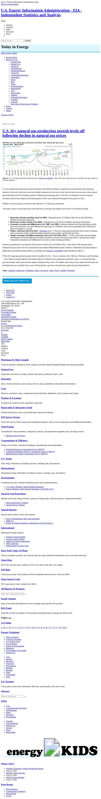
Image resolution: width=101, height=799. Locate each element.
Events (8, 796)
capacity (14, 102)
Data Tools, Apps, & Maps (14, 550)
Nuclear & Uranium (11, 398)
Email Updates (6, 339)
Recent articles (11, 57)
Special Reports (9, 509)
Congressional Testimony (16, 791)
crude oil (15, 73)
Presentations (11, 794)
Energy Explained (10, 632)
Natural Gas (7, 369)
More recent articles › (17, 281)
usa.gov (4, 323)
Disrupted (43, 231)
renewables (15, 93)
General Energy (12, 723)
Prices (8, 106)
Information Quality (8, 317)
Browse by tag (11, 60)
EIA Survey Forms (10, 417)
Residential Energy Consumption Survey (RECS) (25, 449)
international (16, 88)
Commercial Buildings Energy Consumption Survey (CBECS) (30, 452)
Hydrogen (10, 664)
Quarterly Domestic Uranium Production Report (24, 769)
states (13, 84)
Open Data (10, 293)
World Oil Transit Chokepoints (18, 541)
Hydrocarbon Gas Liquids (16, 650)
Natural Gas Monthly (46, 178)
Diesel (8, 713)
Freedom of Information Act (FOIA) (15, 319)
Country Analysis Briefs (15, 539)
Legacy (9, 295)
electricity (15, 66)
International (7, 468)
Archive (9, 108)
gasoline (14, 100)
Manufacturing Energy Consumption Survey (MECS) (27, 454)
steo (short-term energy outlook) (24, 104)
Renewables (10, 732)
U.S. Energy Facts (13, 642)
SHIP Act (9, 521)
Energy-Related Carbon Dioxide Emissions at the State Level (29, 489)
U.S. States (6, 458)
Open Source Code (10, 579)
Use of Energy (11, 644)
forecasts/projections (19, 97)
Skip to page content (9, 53)
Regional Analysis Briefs (15, 537)
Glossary (4, 115)
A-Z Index (6, 623)
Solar (8, 677)
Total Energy (7, 426)
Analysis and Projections (13, 493)
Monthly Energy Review (15, 436)
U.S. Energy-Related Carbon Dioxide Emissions (25, 487)
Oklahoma (29, 270)
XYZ (65, 628)
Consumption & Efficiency (14, 440)
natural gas (15, 64)
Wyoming (71, 270)
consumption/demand (19, 75)
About (8, 111)
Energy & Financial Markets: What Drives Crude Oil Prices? (29, 523)
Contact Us (10, 297)
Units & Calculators (13, 639)
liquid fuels (16, 62)
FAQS (10, 115)
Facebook (5, 330)
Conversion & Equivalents (16, 708)
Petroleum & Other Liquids (15, 360)
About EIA (10, 290)
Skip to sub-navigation (9, 4)
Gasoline (9, 721)
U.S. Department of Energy (11, 326)
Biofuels (9, 668)
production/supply (18, 71)
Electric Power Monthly (15, 777)
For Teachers (7, 681)
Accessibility (6, 315)
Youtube (4, 334)
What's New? (7, 763)
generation (15, 77)
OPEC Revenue (12, 543)
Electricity (6, 379)
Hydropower (11, 666)
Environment (7, 477)
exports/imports (17, 86)
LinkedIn (4, 337)
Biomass (9, 670)
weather (14, 95)
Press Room (7, 784)
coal (13, 91)
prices (13, 80)
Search (27, 41)
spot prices (44, 270)
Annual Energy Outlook (15, 505)
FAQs (4, 701)
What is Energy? (12, 637)
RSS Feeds (5, 341)
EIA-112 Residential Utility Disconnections (23, 519)
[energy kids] (50, 759)
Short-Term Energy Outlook (17, 503)
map (12, 82)
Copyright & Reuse (8, 312)
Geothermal (10, 675)
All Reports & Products (13, 589)
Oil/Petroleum (11, 710)
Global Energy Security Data (17, 546)
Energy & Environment (15, 646)
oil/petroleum (16, 68)
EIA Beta (5, 569)
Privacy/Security (7, 310)
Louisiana (11, 270)
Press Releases (11, 789)
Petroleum (10, 648)
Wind (8, 672)
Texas (57, 270)
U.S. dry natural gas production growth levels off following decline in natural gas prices (43, 133)
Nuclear (9, 659)
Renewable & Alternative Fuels (16, 407)
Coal (3, 388)
